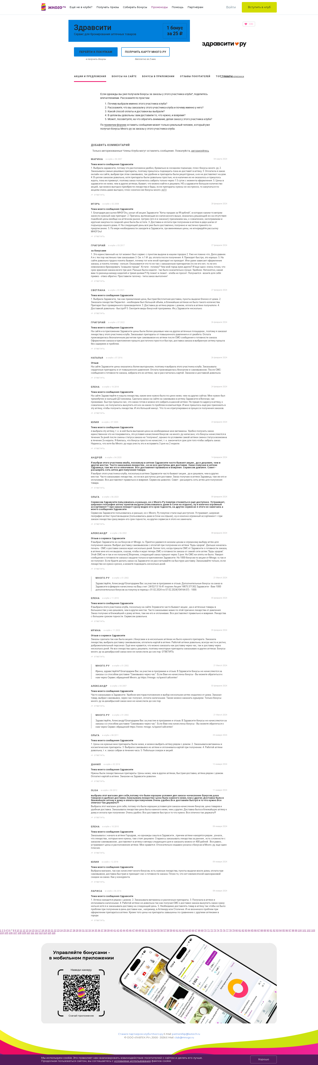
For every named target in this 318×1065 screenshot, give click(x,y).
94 (280, 930)
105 (6, 933)
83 (246, 930)
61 (177, 930)
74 (218, 930)
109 (24, 933)
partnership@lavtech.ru (186, 1033)
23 (58, 930)
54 (155, 930)
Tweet (223, 195)
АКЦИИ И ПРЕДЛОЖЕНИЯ (90, 76)
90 (268, 930)
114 (45, 933)
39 (108, 930)
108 (20, 933)
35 (96, 930)
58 (168, 930)
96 (286, 930)
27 (71, 930)
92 (274, 930)
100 (300, 930)
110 (28, 933)
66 (193, 930)
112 (36, 933)
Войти (231, 7)
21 (52, 930)
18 (42, 930)
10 (18, 930)
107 (15, 933)
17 (39, 930)
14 (30, 930)
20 (49, 930)
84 (249, 930)
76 (224, 930)
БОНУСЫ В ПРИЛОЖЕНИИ (158, 76)
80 (236, 930)
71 (208, 930)
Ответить (99, 195)
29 (77, 930)
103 (313, 930)
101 (304, 930)
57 (164, 930)
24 (61, 930)
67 (196, 930)
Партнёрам (195, 7)
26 (67, 930)
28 (74, 930)
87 (258, 930)
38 (105, 930)
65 (189, 930)
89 (265, 930)
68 (199, 930)
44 (124, 930)
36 (99, 930)
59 (171, 930)
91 (271, 930)
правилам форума (115, 124)
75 (221, 930)
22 (55, 930)
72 (211, 930)
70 (205, 930)
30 (80, 930)
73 (214, 930)
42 (117, 930)
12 (24, 930)
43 (121, 930)
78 (230, 930)
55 (158, 930)
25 (64, 930)
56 (161, 930)
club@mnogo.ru (184, 1037)
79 (233, 930)
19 (46, 930)
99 (296, 930)
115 (49, 933)
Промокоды (159, 7)
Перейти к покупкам (95, 52)
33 (89, 930)
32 (86, 930)
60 (174, 930)
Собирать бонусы (135, 7)
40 (111, 930)
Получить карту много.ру (145, 52)
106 (11, 933)
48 (136, 930)
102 (309, 930)
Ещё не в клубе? (81, 7)
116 (53, 933)
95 (283, 930)
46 (130, 930)
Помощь (177, 7)
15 (33, 930)
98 (293, 930)
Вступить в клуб (259, 7)
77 (227, 930)
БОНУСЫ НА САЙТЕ (124, 76)
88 (261, 930)
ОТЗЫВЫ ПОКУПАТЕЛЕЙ (195, 76)
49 (139, 930)
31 (83, 930)
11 (21, 930)
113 (41, 933)
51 (146, 930)
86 (255, 930)
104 (2, 933)
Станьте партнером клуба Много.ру (140, 1033)
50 (143, 930)
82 (243, 930)
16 (36, 930)
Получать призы (107, 7)
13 (27, 930)
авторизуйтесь (200, 150)
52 (149, 930)
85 (252, 930)
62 (180, 930)
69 (202, 930)
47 (133, 930)
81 (240, 930)
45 (127, 930)
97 (290, 930)
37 (102, 930)
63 (183, 930)
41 (114, 930)
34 (92, 930)
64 (186, 930)
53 (152, 930)
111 (32, 933)
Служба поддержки (232, 76)
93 (277, 930)
